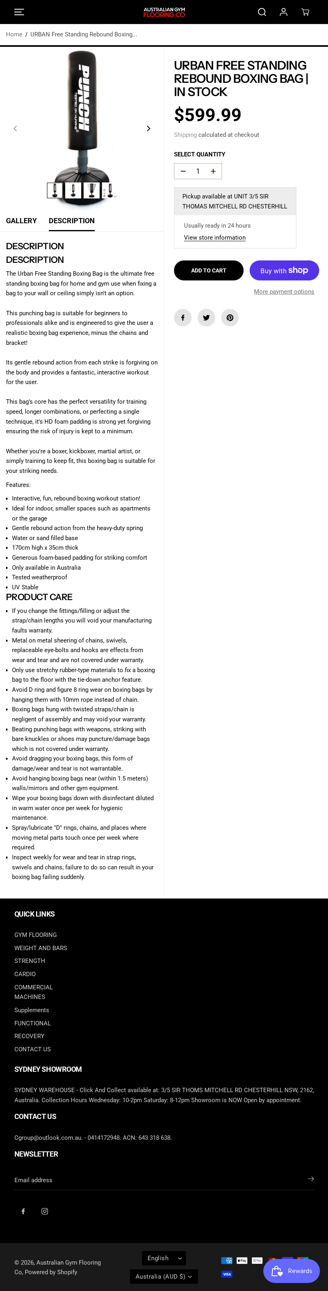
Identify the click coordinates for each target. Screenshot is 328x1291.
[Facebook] (183, 317)
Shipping (185, 134)
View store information (215, 237)
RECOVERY (29, 1036)
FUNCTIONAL (32, 1023)
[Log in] (283, 12)
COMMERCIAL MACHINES (33, 992)
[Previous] (15, 128)
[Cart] (305, 12)
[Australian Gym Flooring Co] (164, 12)
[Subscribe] (311, 1180)
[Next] (148, 128)
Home (14, 34)
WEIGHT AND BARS (40, 948)
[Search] (262, 12)
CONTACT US (32, 1049)
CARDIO (25, 974)
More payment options (284, 291)
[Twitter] (206, 317)
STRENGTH (29, 961)
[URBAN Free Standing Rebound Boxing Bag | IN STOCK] (82, 128)
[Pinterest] (230, 317)
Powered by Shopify (51, 1272)
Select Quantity (199, 154)
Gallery (21, 221)
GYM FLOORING (35, 935)
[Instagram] (45, 1211)
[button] (18, 12)
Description (72, 221)
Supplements (31, 1010)
